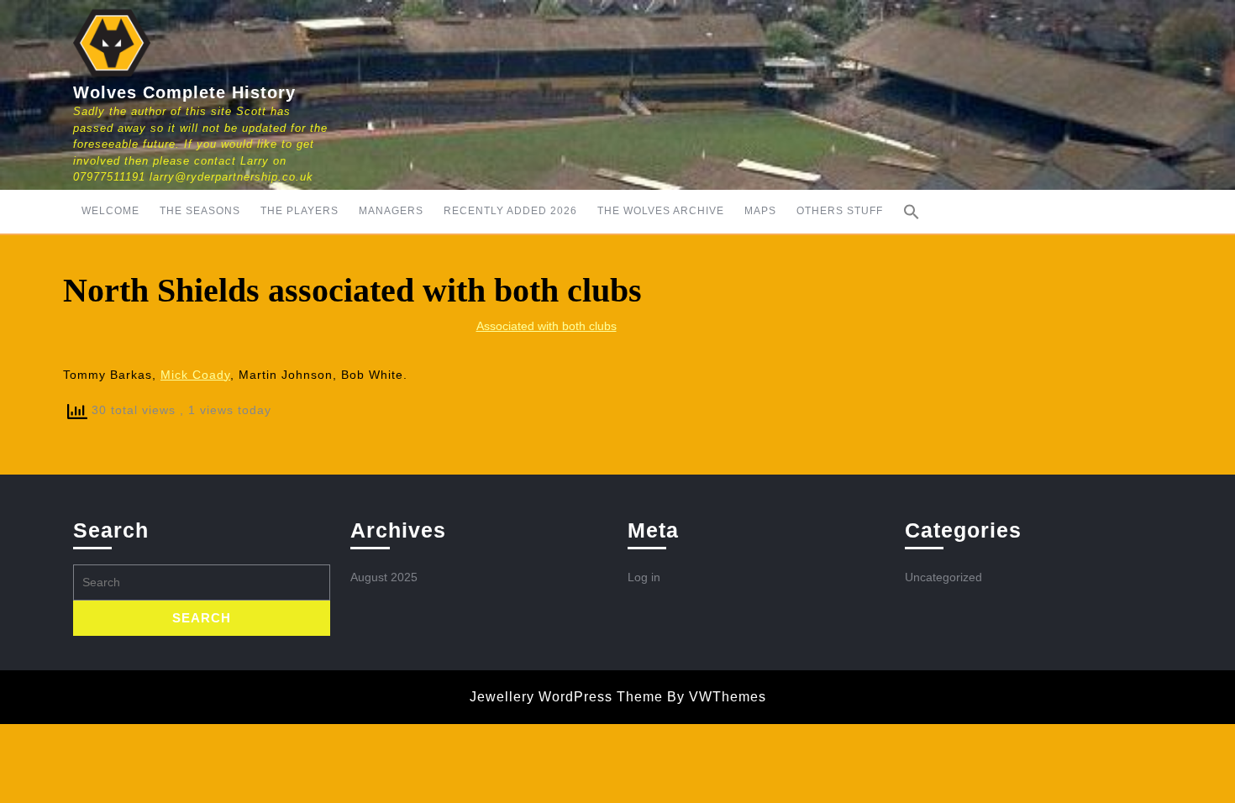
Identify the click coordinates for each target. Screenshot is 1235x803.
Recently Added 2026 (510, 211)
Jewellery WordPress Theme (566, 697)
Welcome (110, 211)
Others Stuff (839, 211)
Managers (391, 211)
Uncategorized (943, 577)
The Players (299, 211)
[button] (911, 211)
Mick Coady (195, 374)
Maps (760, 211)
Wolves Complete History (184, 92)
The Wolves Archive (660, 211)
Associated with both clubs (546, 326)
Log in (644, 577)
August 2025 (384, 577)
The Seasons (200, 211)
